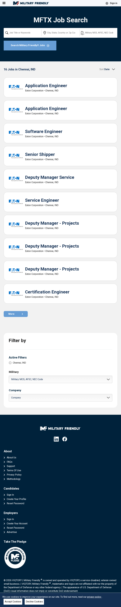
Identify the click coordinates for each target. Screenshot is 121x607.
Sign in (113, 3)
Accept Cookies (13, 601)
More (11, 314)
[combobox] (22, 32)
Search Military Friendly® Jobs (28, 45)
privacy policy (94, 596)
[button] (60, 379)
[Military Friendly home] (31, 3)
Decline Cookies (34, 601)
